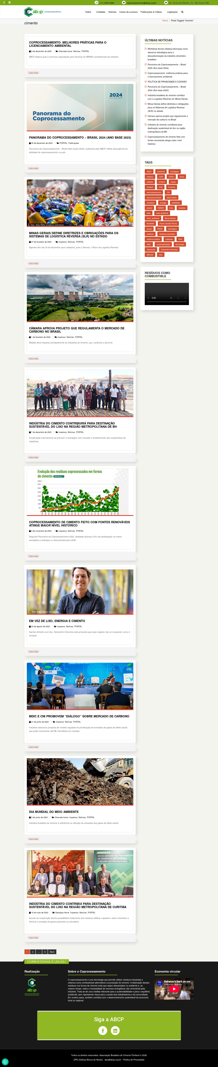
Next (52, 951)
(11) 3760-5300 (107, 3)
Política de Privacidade (133, 1059)
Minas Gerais (170, 218)
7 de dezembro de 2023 (41, 432)
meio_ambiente (153, 218)
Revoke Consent (5, 1062)
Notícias (112, 11)
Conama (171, 187)
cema (182, 176)
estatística (176, 202)
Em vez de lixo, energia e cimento (57, 621)
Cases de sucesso (128, 11)
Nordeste (150, 223)
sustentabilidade (163, 244)
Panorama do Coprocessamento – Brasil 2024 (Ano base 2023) (80, 137)
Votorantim (151, 249)
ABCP (149, 171)
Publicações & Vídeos (151, 11)
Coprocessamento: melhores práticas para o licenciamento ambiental (67, 44)
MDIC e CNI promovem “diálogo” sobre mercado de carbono (79, 716)
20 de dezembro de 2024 (41, 143)
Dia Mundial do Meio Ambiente (54, 811)
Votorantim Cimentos (169, 249)
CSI (168, 192)
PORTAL (85, 51)
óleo (161, 254)
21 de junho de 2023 (40, 721)
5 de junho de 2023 (39, 817)
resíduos (150, 234)
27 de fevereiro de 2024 (41, 241)
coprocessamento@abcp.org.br (141, 3)
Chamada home (65, 51)
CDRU (171, 176)
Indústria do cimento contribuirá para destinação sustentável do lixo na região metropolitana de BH (73, 425)
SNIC (149, 244)
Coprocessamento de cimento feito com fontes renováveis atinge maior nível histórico (79, 523)
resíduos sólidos (153, 239)
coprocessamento (154, 192)
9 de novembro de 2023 (41, 530)
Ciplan (173, 182)
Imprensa (63, 241)
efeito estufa (171, 197)
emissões (150, 202)
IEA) (171, 208)
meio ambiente (162, 213)
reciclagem (172, 228)
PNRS (159, 228)
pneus (149, 228)
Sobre (88, 11)
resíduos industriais (167, 234)
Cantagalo (174, 171)
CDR (161, 176)
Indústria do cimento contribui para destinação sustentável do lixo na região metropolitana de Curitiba (77, 905)
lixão (149, 213)
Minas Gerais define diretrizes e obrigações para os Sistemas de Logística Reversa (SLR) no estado (73, 234)
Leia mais (33, 72)
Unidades (100, 11)
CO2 (161, 187)
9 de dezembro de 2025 (41, 51)
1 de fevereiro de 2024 (40, 337)
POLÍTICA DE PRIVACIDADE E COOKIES (167, 81)
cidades (150, 182)
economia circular (154, 197)
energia (163, 202)
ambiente (161, 171)
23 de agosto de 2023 (40, 626)
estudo (149, 208)
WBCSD (150, 254)
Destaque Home (62, 912)
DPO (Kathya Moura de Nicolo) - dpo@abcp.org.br (97, 1059)
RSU (180, 239)
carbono (150, 176)
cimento (162, 182)
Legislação (172, 11)
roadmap (169, 239)
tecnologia (180, 244)
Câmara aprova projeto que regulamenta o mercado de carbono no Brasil (76, 330)
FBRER (161, 208)
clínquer (150, 187)
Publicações (73, 143)
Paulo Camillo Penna (168, 223)
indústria (182, 208)
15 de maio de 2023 (39, 912)
